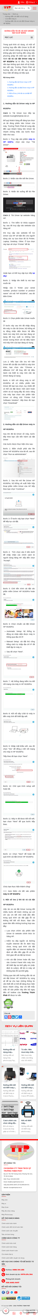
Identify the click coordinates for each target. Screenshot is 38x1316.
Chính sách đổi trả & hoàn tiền (12, 1227)
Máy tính (4, 1200)
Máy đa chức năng (8, 1211)
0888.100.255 (18, 1270)
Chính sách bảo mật (9, 1243)
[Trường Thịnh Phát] (7, 8)
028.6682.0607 (12, 1283)
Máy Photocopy (7, 1215)
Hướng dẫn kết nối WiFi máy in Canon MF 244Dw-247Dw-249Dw (27, 1086)
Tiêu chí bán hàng (8, 1234)
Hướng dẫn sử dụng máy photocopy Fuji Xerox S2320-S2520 (9, 1051)
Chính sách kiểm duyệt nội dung (13, 1258)
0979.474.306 (27, 1274)
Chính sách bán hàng (9, 1247)
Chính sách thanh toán (10, 1251)
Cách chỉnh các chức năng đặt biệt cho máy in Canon (10, 1122)
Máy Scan (5, 1207)
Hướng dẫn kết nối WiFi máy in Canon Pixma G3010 (9, 1086)
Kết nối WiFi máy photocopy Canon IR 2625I (27, 1122)
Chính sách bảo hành (9, 1223)
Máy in (4, 1203)
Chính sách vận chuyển (10, 1231)
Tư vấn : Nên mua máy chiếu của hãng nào (27, 1051)
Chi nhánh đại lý (7, 1254)
